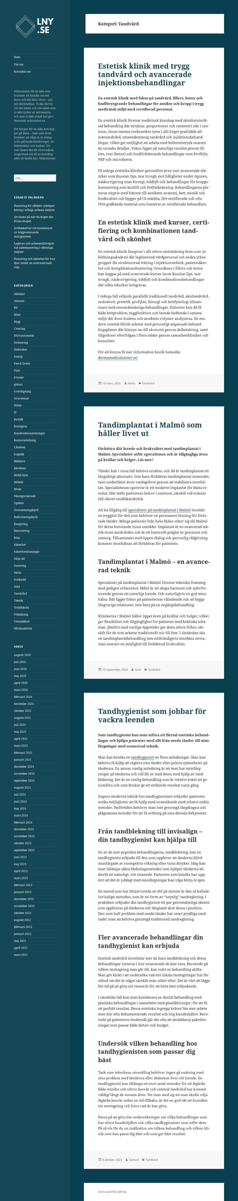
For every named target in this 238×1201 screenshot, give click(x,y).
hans (138, 670)
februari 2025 (23, 753)
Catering (19, 329)
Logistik (19, 454)
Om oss (18, 64)
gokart (18, 384)
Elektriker (20, 349)
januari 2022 (22, 934)
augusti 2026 (22, 655)
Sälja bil (19, 559)
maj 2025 (20, 732)
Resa (17, 538)
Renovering (21, 531)
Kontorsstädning (25, 440)
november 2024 (24, 774)
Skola (17, 573)
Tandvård (20, 593)
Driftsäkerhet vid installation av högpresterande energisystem (33, 232)
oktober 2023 (22, 843)
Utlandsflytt (22, 621)
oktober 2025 (22, 711)
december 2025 (24, 704)
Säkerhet (20, 545)
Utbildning (21, 614)
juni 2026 (20, 669)
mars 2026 (21, 690)
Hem (17, 57)
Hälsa (18, 405)
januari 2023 (22, 892)
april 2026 (21, 683)
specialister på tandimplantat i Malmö (159, 510)
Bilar (17, 315)
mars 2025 (21, 746)
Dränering (21, 343)
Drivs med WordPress (112, 1192)
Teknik (18, 600)
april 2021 (21, 948)
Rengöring (21, 524)
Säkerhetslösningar (27, 552)
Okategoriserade (25, 496)
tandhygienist (142, 757)
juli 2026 (20, 662)
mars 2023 (21, 878)
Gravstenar (21, 398)
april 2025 (21, 739)
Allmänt (19, 294)
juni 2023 (20, 857)
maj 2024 (20, 808)
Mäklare (19, 461)
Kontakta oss (22, 72)
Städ (17, 587)
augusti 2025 (22, 718)
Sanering (20, 566)
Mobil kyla (21, 475)
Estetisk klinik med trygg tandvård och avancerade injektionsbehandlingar (145, 74)
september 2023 (24, 850)
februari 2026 (23, 697)
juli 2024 (20, 794)
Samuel (134, 1160)
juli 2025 (20, 725)
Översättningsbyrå (26, 510)
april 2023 (21, 871)
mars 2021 (21, 955)
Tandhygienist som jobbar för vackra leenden (152, 715)
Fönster (19, 377)
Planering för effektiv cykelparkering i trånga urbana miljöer (34, 208)
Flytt (17, 370)
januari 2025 (22, 760)
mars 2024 (21, 815)
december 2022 (24, 899)
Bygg (17, 322)
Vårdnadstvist (23, 628)
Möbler (18, 482)
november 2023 (24, 836)
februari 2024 (23, 822)
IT (15, 412)
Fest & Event (22, 363)
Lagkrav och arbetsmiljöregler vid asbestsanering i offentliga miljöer (34, 247)
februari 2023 (23, 885)
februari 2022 (23, 927)
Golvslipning (22, 391)
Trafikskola (21, 607)
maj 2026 (20, 676)
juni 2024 (20, 801)
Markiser (20, 468)
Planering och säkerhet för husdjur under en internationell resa (35, 263)
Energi (18, 356)
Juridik (18, 419)
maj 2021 (20, 941)
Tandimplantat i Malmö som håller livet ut (150, 429)
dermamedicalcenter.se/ (118, 357)
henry (131, 383)
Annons (19, 301)
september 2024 (24, 781)
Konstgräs (20, 426)
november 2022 (24, 906)
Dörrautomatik (24, 336)
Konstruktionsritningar (29, 433)
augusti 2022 (22, 920)
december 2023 (24, 829)
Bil (16, 308)
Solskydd (20, 580)
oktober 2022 (22, 913)
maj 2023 (20, 864)
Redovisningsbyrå (26, 517)
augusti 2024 (22, 788)
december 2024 (24, 767)
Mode (17, 489)
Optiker (19, 503)
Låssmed (19, 447)
